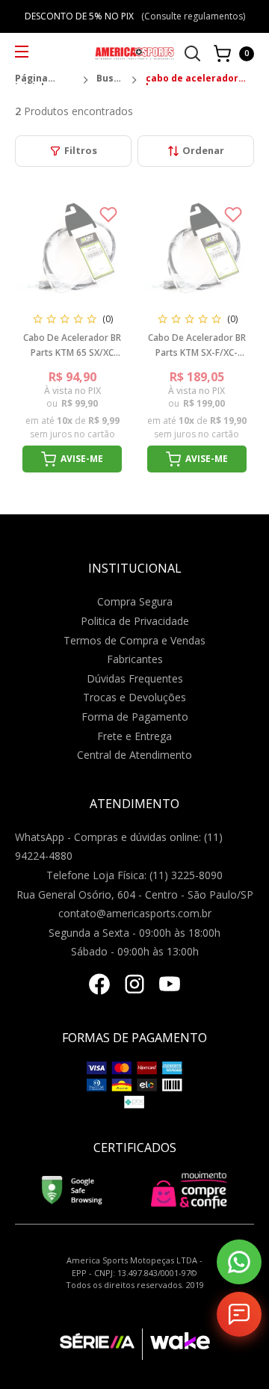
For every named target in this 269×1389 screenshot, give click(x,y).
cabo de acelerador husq (192, 79)
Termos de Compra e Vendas (134, 640)
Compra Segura (135, 601)
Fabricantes (135, 659)
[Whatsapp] (239, 1261)
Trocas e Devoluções (134, 697)
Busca (109, 79)
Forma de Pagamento (134, 716)
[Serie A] (101, 1344)
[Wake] (176, 1344)
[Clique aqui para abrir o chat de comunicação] (239, 1314)
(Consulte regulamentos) (193, 16)
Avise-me (82, 458)
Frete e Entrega (134, 736)
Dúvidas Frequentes (135, 678)
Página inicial (31, 79)
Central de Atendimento (134, 755)
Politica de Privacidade (135, 621)
